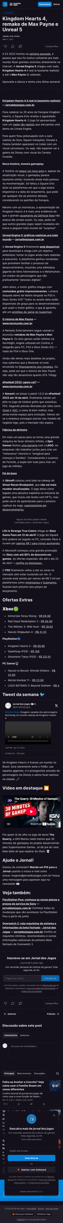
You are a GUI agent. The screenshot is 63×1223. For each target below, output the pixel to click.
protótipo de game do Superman (32, 312)
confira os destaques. (29, 563)
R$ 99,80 (39, 646)
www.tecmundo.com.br (17, 323)
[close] (54, 1115)
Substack (21, 1219)
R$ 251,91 (45, 656)
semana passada (39, 53)
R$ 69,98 (44, 616)
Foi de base (9, 473)
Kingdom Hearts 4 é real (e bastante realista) (31, 100)
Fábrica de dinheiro (14, 429)
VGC (15, 410)
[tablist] (16, 1035)
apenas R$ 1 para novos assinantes (38, 543)
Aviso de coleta (51, 1208)
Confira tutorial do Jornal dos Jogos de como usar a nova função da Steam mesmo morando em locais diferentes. (22, 1095)
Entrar (57, 4)
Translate (9, 13)
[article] (31, 1093)
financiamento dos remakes (36, 366)
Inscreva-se (44, 4)
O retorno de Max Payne (17, 319)
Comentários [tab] (10, 1035)
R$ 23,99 (38, 680)
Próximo (51, 1014)
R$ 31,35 (40, 632)
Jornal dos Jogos (11, 36)
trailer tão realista (24, 124)
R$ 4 (56, 685)
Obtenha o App (44, 1214)
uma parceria (29, 445)
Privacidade (31, 1208)
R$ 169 (35, 651)
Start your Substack (24, 1214)
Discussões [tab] (39, 1073)
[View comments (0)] (13, 46)
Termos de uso (49, 985)
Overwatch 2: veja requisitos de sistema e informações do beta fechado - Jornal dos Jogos (29, 927)
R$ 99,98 (46, 621)
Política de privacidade (39, 1182)
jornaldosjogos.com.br (20, 105)
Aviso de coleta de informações (41, 988)
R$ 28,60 (47, 626)
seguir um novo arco (31, 171)
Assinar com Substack (33, 1169)
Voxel (6, 410)
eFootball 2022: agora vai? (19, 382)
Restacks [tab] (24, 1035)
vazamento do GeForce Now (37, 215)
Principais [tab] (9, 1073)
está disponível (49, 246)
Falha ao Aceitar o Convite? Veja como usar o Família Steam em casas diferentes (23, 1085)
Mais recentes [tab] (24, 1073)
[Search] (57, 1073)
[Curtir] (5, 46)
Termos (41, 1208)
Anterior (12, 1014)
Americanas (33, 582)
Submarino (49, 582)
